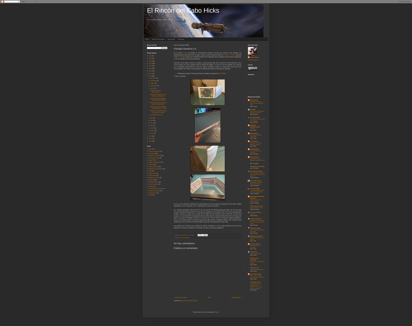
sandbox (151, 186)
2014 (150, 138)
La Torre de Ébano (255, 212)
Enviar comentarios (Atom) (190, 300)
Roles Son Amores (256, 181)
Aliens (150, 149)
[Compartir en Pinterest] (207, 235)
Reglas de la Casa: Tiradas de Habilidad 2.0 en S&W (158, 107)
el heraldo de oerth (154, 158)
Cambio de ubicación (255, 253)
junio (152, 120)
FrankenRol (253, 252)
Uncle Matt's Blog (255, 274)
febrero (152, 130)
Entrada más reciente (180, 297)
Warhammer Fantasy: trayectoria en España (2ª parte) (256, 103)
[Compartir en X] (203, 235)
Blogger (216, 312)
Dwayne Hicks (254, 57)
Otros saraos (152, 173)
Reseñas (181, 39)
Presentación (152, 175)
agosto (152, 88)
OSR (150, 171)
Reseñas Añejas (153, 182)
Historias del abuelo (154, 162)
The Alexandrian (255, 117)
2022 (150, 61)
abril (151, 125)
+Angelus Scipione (229, 55)
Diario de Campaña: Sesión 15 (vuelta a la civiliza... (158, 111)
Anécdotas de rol (255, 282)
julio (151, 118)
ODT (219, 73)
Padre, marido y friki (256, 206)
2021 (150, 63)
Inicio (147, 39)
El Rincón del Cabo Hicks (183, 10)
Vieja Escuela (153, 193)
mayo (152, 123)
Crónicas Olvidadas (154, 151)
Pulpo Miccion (254, 268)
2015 (150, 136)
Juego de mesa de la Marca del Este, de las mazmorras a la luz (257, 222)
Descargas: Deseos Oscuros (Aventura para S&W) (158, 103)
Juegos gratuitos (153, 166)
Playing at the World (256, 236)
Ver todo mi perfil (253, 60)
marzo (152, 128)
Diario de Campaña (154, 155)
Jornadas (151, 164)
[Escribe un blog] (201, 235)
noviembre (153, 80)
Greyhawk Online (255, 228)
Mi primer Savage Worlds (256, 269)
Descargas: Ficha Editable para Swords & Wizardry (158, 99)
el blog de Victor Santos (257, 166)
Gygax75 (151, 160)
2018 (150, 71)
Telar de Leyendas (158, 39)
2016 (150, 76)
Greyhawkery (254, 133)
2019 (150, 68)
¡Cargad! (252, 109)
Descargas (171, 39)
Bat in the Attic (254, 157)
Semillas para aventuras (156, 188)
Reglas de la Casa (154, 177)
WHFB (150, 195)
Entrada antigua (236, 297)
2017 (150, 73)
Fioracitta (252, 128)
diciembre (153, 78)
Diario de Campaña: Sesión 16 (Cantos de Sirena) (158, 95)
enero (152, 133)
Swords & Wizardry (185, 237)
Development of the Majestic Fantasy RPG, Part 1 (257, 160)
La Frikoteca (254, 141)
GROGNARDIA (254, 149)
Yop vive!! (252, 214)
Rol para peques (153, 184)
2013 (150, 141)
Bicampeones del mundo (256, 207)
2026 (150, 56)
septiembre (153, 85)
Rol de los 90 (254, 100)
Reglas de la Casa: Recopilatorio (155, 91)
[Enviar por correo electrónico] (199, 235)
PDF (223, 73)
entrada (185, 53)
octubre (152, 83)
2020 (150, 66)
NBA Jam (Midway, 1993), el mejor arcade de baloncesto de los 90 (257, 174)
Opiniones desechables (155, 169)
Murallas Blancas (255, 244)
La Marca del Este (255, 218)
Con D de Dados (255, 188)
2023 (150, 58)
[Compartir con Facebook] (205, 235)
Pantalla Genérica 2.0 (156, 115)
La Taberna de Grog (256, 171)
